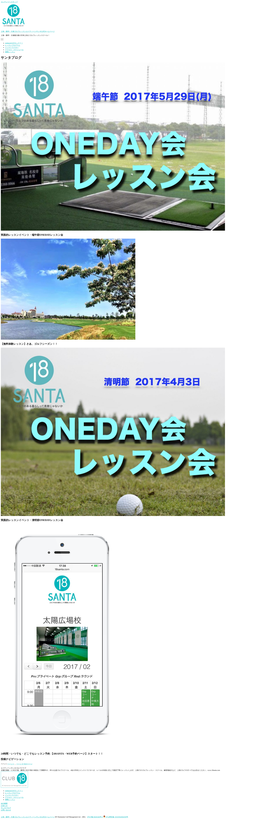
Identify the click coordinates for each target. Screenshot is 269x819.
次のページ (28, 764)
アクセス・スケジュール (14, 50)
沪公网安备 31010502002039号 (116, 817)
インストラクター (11, 47)
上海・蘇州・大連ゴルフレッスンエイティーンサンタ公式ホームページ (28, 31)
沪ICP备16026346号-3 (95, 817)
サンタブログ (6, 808)
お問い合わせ (6, 810)
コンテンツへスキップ (9, 2)
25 (20, 764)
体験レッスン (10, 52)
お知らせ (4, 806)
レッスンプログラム (12, 45)
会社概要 (4, 803)
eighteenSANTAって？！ (14, 43)
